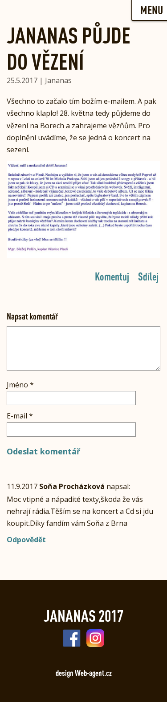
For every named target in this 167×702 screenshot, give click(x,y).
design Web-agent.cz (84, 672)
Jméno (20, 385)
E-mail (20, 416)
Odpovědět (26, 539)
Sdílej (148, 276)
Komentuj (112, 276)
